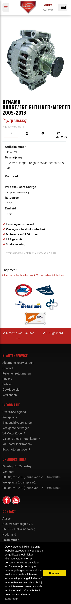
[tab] (11, 133)
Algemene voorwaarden (18, 362)
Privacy (7, 379)
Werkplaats (9, 417)
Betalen (7, 384)
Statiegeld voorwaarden (17, 422)
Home (7, 275)
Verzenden (9, 395)
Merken (58, 275)
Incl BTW (47, 5)
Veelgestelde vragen (15, 428)
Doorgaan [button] (54, 573)
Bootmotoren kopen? (16, 449)
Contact (7, 368)
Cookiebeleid (10, 389)
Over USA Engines (14, 412)
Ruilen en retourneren (16, 373)
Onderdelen (43, 275)
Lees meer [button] (11, 598)
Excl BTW (48, 10)
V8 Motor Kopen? (13, 433)
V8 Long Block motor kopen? (21, 438)
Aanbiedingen (24, 275)
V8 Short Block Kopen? (17, 444)
